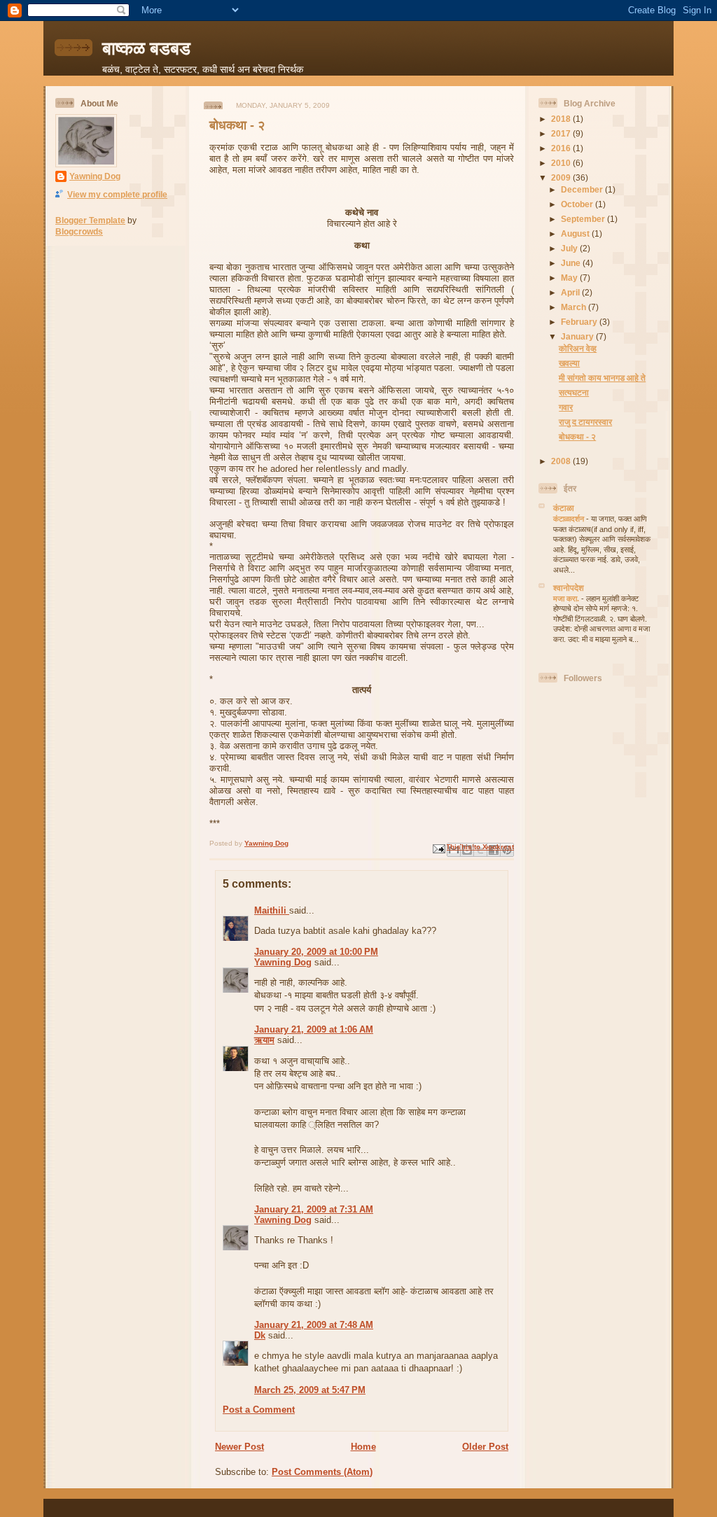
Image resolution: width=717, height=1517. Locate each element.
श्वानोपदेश (568, 587)
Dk (259, 1335)
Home (363, 1446)
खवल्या (569, 363)
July (570, 248)
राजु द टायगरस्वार (585, 421)
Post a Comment (259, 1409)
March (574, 307)
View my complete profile (117, 194)
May (570, 277)
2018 (562, 118)
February (580, 321)
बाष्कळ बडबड (146, 48)
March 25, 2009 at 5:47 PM (310, 1390)
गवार (566, 407)
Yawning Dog (94, 176)
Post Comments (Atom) (322, 1472)
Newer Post (239, 1446)
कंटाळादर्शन (569, 519)
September (584, 218)
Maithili (271, 910)
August (576, 233)
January (578, 336)
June (572, 262)
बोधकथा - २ (577, 436)
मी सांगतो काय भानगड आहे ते (602, 377)
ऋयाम (264, 1040)
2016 (562, 148)
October (578, 204)
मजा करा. (567, 598)
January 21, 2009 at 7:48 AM (313, 1325)
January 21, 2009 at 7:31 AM (313, 1209)
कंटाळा (563, 507)
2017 (562, 133)
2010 (562, 162)
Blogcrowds (79, 231)
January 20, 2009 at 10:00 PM (316, 951)
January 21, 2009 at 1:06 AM (313, 1029)
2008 (562, 461)
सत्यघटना (574, 392)
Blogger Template (90, 220)
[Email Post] (438, 848)
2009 (562, 177)
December (583, 189)
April (571, 292)
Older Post (485, 1446)
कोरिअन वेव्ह (578, 348)
